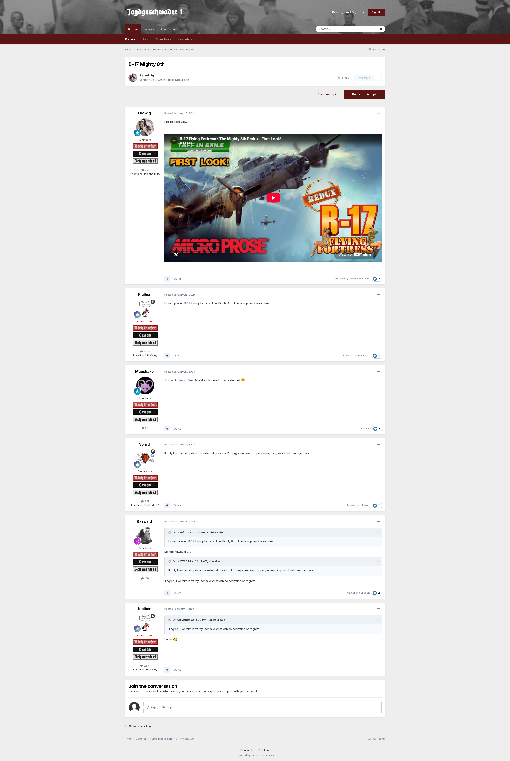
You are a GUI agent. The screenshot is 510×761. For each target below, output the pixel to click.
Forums (130, 39)
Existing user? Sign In (347, 12)
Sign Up (376, 12)
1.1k (146, 428)
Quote (177, 278)
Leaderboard (186, 39)
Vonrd (144, 444)
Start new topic (327, 94)
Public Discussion (177, 79)
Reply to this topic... (163, 707)
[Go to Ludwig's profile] (132, 77)
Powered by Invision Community (255, 755)
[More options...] (378, 113)
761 (146, 169)
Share (344, 77)
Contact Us (247, 750)
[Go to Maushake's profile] (145, 385)
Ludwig (149, 75)
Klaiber (366, 278)
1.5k (146, 578)
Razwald (348, 355)
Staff (145, 39)
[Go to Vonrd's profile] (145, 458)
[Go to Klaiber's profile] (145, 309)
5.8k (147, 501)
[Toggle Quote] (170, 532)
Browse (133, 29)
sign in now (215, 691)
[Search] (381, 29)
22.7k (146, 351)
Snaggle (365, 592)
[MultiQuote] (167, 279)
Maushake (341, 278)
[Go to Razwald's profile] (145, 535)
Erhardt (352, 278)
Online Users (163, 39)
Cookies (264, 750)
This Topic (365, 28)
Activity (149, 29)
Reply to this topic (364, 94)
